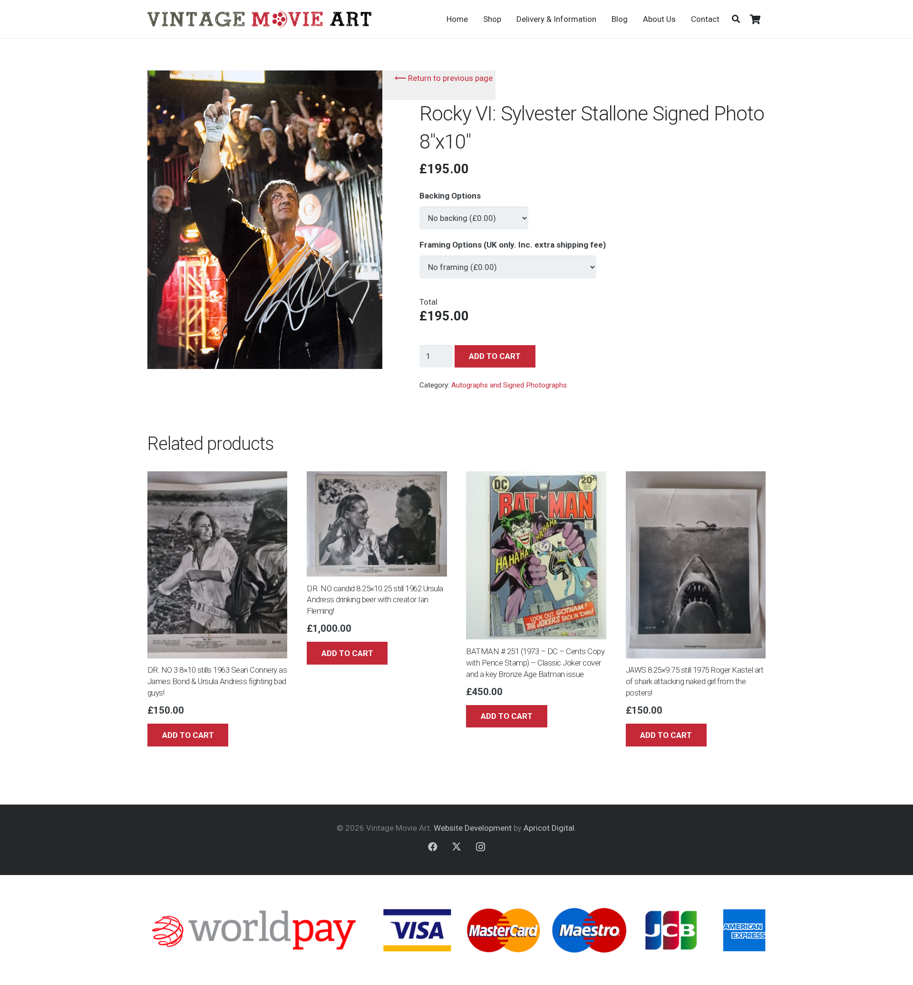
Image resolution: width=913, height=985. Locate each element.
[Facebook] (433, 847)
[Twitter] (456, 847)
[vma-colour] (259, 19)
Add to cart (495, 356)
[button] (736, 19)
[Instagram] (480, 847)
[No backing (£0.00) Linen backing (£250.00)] (473, 214)
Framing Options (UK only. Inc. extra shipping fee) (512, 244)
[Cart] (755, 19)
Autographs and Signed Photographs (509, 385)
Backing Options (450, 195)
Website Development (473, 828)
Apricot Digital (549, 828)
